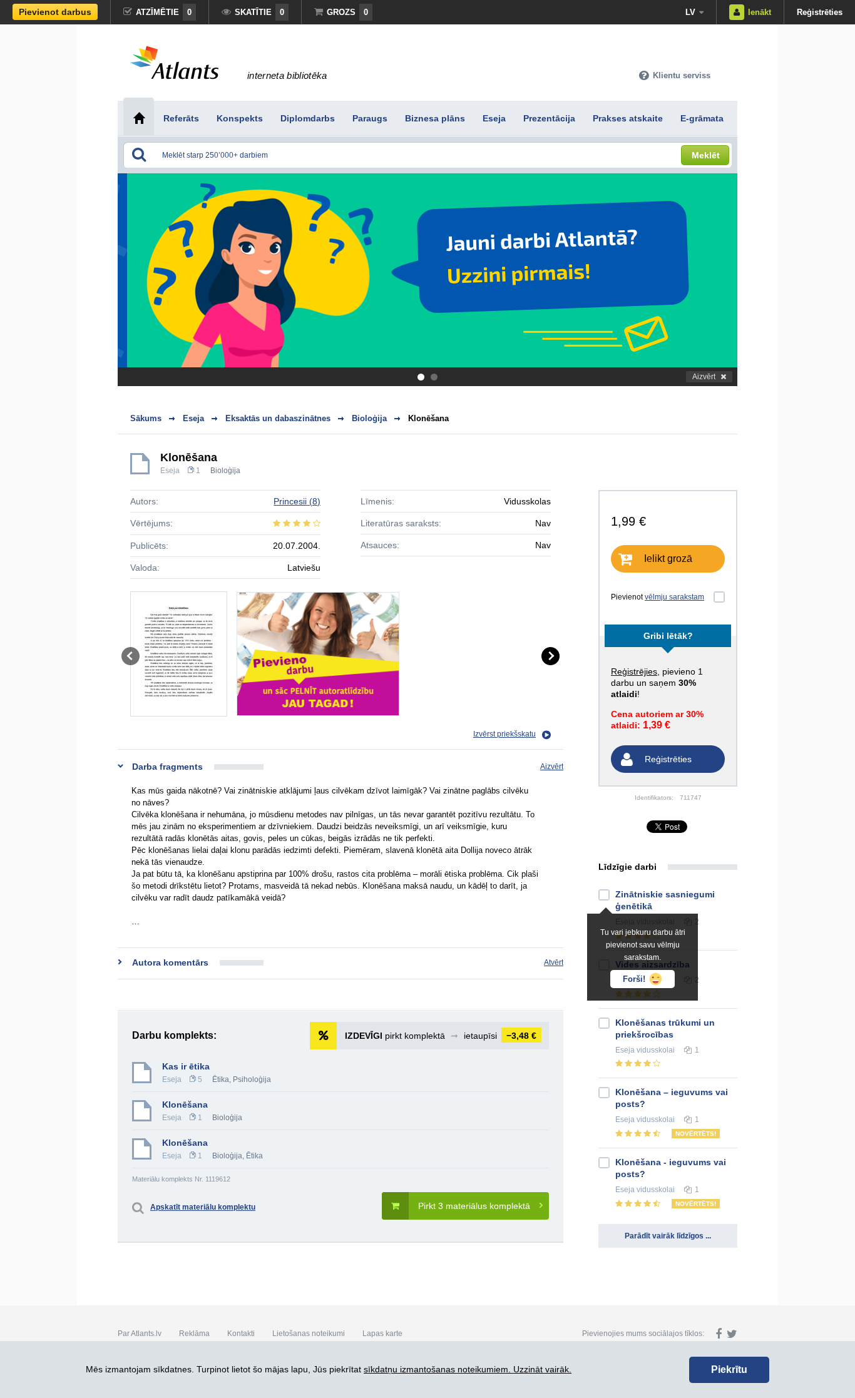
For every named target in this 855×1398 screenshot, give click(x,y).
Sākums (145, 418)
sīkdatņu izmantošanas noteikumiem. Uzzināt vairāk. (467, 1369)
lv (690, 12)
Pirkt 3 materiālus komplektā (474, 1206)
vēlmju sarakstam (674, 597)
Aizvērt (703, 376)
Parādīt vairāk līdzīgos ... (668, 1236)
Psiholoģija (252, 1079)
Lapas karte (382, 1333)
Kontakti (241, 1333)
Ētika (220, 1079)
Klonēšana (428, 418)
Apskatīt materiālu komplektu (202, 1207)
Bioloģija (225, 470)
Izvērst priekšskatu (504, 734)
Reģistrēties (819, 12)
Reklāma (194, 1333)
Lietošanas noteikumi (308, 1333)
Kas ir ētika (186, 1066)
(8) (297, 501)
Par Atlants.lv (139, 1333)
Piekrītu (729, 1369)
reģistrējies (634, 671)
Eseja (170, 470)
